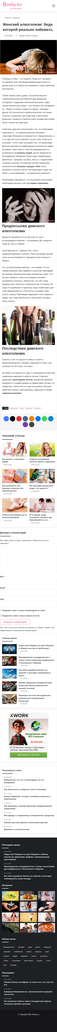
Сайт (2, 599)
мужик (15, 956)
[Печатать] (31, 424)
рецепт (40, 961)
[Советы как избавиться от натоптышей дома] (14, 505)
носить (33, 956)
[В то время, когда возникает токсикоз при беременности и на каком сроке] (42, 505)
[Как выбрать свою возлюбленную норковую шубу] (46, 896)
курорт (29, 952)
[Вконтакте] (25, 418)
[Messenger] (38, 418)
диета (38, 947)
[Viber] (25, 424)
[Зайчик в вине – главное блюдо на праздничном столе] (28, 896)
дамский (29, 408)
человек (13, 965)
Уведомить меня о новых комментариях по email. (23, 610)
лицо (47, 952)
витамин (21, 947)
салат (48, 961)
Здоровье (16, 18)
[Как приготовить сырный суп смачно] (10, 896)
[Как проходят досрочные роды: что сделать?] (42, 476)
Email (3, 588)
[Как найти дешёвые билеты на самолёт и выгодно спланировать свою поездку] (9, 674)
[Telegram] (50, 418)
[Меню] (53, 7)
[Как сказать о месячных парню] (14, 449)
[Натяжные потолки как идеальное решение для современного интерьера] (9, 699)
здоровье (6, 952)
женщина (47, 947)
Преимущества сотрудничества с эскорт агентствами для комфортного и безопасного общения (36, 660)
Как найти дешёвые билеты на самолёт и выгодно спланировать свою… (35, 673)
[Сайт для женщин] (12, 6)
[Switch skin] (49, 7)
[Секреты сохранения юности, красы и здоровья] (42, 449)
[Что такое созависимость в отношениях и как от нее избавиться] (28, 917)
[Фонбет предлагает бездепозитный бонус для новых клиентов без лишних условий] (9, 686)
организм (43, 956)
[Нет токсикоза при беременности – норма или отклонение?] (28, 906)
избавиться (18, 952)
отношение (16, 961)
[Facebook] (6, 418)
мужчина (24, 956)
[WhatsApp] (44, 418)
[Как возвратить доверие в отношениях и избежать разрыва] (10, 917)
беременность (8, 947)
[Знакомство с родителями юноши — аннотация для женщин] (28, 928)
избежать (37, 408)
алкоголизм (14, 408)
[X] (12, 418)
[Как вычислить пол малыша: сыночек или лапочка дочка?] (14, 476)
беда (21, 408)
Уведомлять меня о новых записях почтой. (21, 616)
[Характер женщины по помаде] (46, 906)
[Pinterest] (19, 418)
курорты (38, 952)
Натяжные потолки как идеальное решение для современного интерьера (35, 698)
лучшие (6, 956)
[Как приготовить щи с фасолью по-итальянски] (46, 928)
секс (5, 965)
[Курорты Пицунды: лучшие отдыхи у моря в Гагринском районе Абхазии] (10, 928)
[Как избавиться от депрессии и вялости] (46, 917)
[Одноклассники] (31, 418)
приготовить (28, 961)
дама (30, 947)
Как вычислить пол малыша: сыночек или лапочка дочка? (12, 488)
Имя (2, 577)
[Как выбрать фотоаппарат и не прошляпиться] (10, 906)
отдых (5, 961)
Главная (7, 18)
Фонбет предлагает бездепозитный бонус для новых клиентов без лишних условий (35, 685)
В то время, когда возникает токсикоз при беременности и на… (41, 517)
